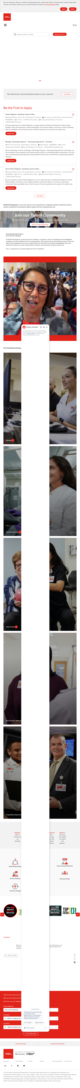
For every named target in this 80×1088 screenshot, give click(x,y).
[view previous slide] (2, 914)
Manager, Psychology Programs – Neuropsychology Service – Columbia (28, 142)
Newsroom (6, 1061)
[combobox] (32, 34)
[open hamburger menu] (5, 25)
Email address (8, 1006)
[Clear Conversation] (41, 327)
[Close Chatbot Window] (47, 327)
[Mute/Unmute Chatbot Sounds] (44, 327)
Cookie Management (57, 1061)
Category (6, 1015)
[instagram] (18, 1066)
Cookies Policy (68, 1061)
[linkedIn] (5, 1066)
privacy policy (31, 333)
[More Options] (25, 1028)
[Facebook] (11, 1066)
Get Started (67, 94)
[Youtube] (24, 1066)
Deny (63, 9)
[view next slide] (78, 914)
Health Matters (19, 1061)
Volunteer (30, 1061)
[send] (46, 1028)
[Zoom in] (75, 955)
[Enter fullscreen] (75, 962)
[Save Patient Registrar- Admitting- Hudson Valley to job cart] (73, 115)
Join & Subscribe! (30, 1033)
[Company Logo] (7, 17)
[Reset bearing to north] (75, 959)
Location (6, 1023)
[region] (35, 677)
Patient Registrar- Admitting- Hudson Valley (19, 114)
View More (40, 196)
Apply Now (10, 133)
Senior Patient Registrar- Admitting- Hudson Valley (22, 169)
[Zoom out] (75, 957)
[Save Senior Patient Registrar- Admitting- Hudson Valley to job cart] (73, 169)
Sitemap (42, 1061)
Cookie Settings (50, 4)
